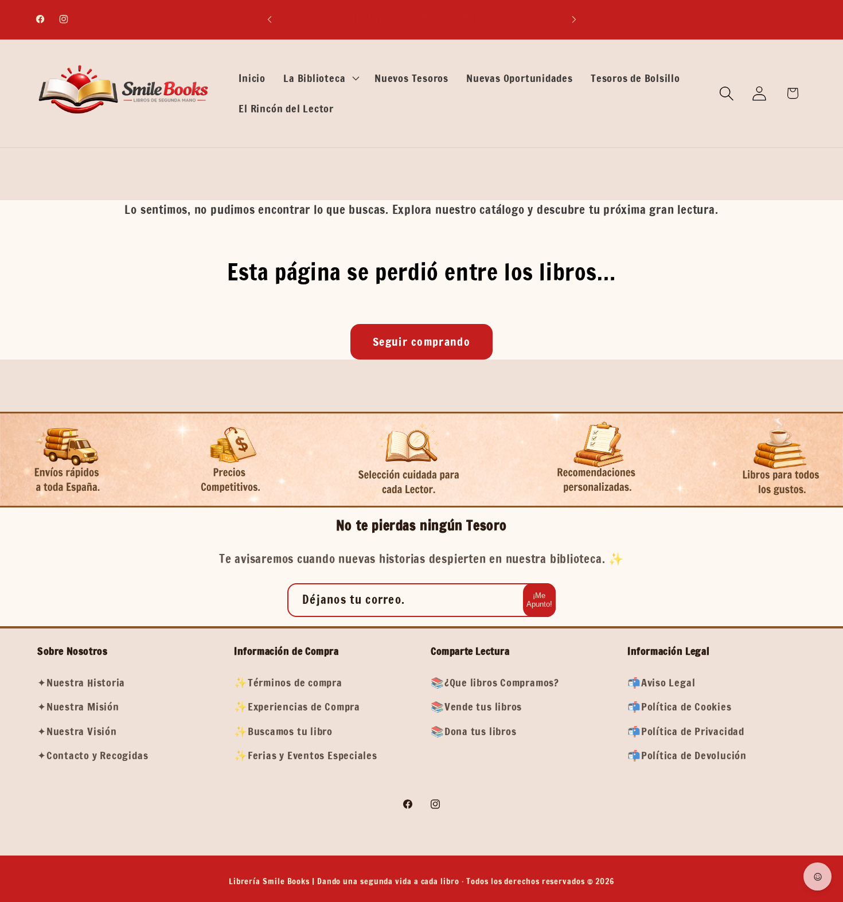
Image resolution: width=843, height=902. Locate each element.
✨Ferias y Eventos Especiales (305, 755)
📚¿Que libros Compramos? (495, 682)
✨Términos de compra (288, 682)
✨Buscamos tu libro (283, 731)
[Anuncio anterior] (269, 19)
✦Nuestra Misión (78, 707)
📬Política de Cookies (679, 707)
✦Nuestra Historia (81, 682)
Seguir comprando (421, 341)
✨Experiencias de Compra (297, 707)
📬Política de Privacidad (685, 731)
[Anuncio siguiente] (574, 19)
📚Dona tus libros (473, 731)
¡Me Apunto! (539, 600)
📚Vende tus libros (476, 707)
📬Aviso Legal (661, 682)
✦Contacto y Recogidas (92, 755)
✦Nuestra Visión (77, 731)
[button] (320, 78)
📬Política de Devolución (687, 755)
